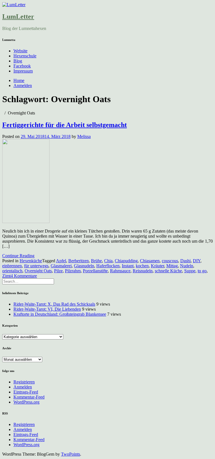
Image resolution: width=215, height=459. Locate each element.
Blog (17, 60)
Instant (128, 265)
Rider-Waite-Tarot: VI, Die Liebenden (47, 309)
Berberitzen (78, 260)
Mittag (172, 265)
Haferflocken (108, 265)
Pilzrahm (73, 270)
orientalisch (12, 270)
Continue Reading (18, 255)
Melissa (84, 136)
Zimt (6, 275)
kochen (142, 265)
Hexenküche (31, 260)
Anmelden (22, 85)
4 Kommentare (24, 275)
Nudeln (186, 265)
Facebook (22, 66)
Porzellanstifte (95, 270)
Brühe (96, 260)
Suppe (189, 270)
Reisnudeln (143, 270)
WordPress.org (26, 402)
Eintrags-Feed (25, 392)
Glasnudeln (84, 265)
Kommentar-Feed (29, 397)
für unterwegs (36, 265)
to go (202, 270)
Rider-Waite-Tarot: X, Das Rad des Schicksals (54, 304)
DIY (196, 260)
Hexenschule (24, 55)
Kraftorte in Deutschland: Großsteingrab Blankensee (59, 314)
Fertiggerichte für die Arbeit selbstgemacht (64, 124)
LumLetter (18, 16)
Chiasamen (150, 260)
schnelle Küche (168, 270)
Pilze (58, 270)
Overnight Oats (38, 270)
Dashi (185, 260)
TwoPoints (70, 454)
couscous (170, 260)
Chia (108, 260)
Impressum (23, 71)
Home (18, 80)
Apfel (61, 260)
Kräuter (157, 265)
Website (20, 50)
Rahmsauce (120, 270)
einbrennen (12, 265)
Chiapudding (126, 260)
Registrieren (24, 382)
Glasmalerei (61, 265)
